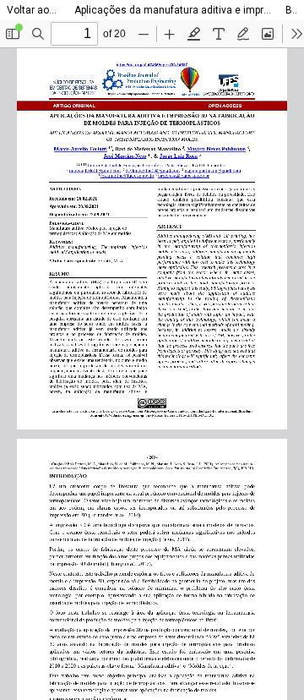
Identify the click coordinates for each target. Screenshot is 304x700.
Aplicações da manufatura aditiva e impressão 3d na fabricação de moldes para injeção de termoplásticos (173, 10)
